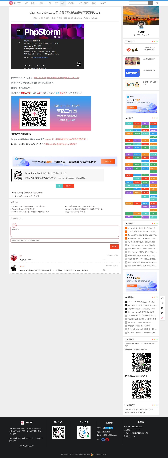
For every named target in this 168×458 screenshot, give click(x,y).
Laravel (129, 182)
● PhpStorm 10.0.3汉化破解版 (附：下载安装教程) (28, 206)
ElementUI (153, 123)
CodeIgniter (145, 164)
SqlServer (129, 133)
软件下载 (145, 168)
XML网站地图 (137, 427)
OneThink (153, 157)
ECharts (145, 185)
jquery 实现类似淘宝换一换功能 (31, 193)
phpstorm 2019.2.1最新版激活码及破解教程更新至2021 (66, 139)
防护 (137, 168)
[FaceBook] (162, 308)
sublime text (129, 203)
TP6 (145, 157)
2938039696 (106, 432)
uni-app (129, 144)
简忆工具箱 (149, 409)
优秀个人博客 (83, 3)
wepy (137, 140)
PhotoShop (153, 206)
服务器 (129, 192)
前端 (32, 3)
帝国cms (137, 164)
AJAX (145, 213)
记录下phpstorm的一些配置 (29, 196)
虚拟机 (153, 164)
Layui (137, 178)
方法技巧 (129, 168)
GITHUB (153, 185)
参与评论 (114, 246)
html (153, 182)
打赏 (59, 186)
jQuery (153, 210)
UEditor (137, 189)
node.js (145, 182)
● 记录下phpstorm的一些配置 (75, 212)
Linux (137, 126)
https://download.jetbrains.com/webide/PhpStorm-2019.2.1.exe (56, 78)
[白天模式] (162, 298)
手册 (49, 3)
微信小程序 (145, 217)
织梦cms (153, 217)
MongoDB (153, 137)
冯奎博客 (128, 409)
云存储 (137, 147)
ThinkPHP (137, 213)
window (137, 185)
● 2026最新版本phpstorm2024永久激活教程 (80, 206)
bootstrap (129, 189)
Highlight (153, 130)
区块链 (153, 178)
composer (153, 154)
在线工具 (71, 3)
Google (137, 123)
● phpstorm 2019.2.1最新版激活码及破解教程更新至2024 (84, 209)
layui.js (145, 203)
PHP (153, 213)
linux (129, 185)
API (129, 216)
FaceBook (153, 144)
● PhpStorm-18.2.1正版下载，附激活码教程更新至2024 (30, 212)
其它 (62, 3)
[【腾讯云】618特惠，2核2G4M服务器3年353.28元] (65, 159)
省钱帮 (94, 3)
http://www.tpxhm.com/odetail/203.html (72, 178)
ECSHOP (145, 192)
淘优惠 (142, 409)
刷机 (145, 147)
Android (137, 175)
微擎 (129, 140)
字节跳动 (137, 133)
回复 (104, 259)
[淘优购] (162, 303)
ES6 (145, 140)
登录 (157, 3)
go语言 (129, 175)
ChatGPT (103, 3)
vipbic (127, 412)
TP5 (129, 213)
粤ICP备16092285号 (100, 454)
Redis (129, 164)
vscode (153, 151)
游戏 (153, 140)
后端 (41, 3)
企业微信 (145, 133)
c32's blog (134, 412)
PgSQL (145, 130)
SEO (145, 189)
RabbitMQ (137, 154)
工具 (137, 203)
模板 (153, 189)
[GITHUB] (162, 313)
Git (153, 175)
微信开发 (137, 192)
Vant (145, 123)
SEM (129, 147)
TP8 (137, 130)
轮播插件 (153, 199)
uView (153, 133)
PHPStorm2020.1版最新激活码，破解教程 (60, 144)
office (137, 216)
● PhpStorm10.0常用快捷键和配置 (22, 209)
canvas (145, 144)
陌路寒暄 (135, 409)
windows (153, 126)
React (145, 178)
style (153, 192)
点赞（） (68, 186)
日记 (56, 3)
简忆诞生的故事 (27, 446)
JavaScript (153, 168)
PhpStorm (78, 18)
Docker (129, 154)
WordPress (137, 144)
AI (153, 171)
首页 (26, 3)
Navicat (129, 130)
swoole (153, 161)
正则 (145, 196)
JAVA (145, 175)
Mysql (137, 182)
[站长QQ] (162, 318)
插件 (129, 157)
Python (153, 203)
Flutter (153, 147)
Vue (145, 161)
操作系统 (145, 206)
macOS (145, 126)
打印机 (129, 123)
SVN (145, 154)
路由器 (137, 157)
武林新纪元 (141, 412)
